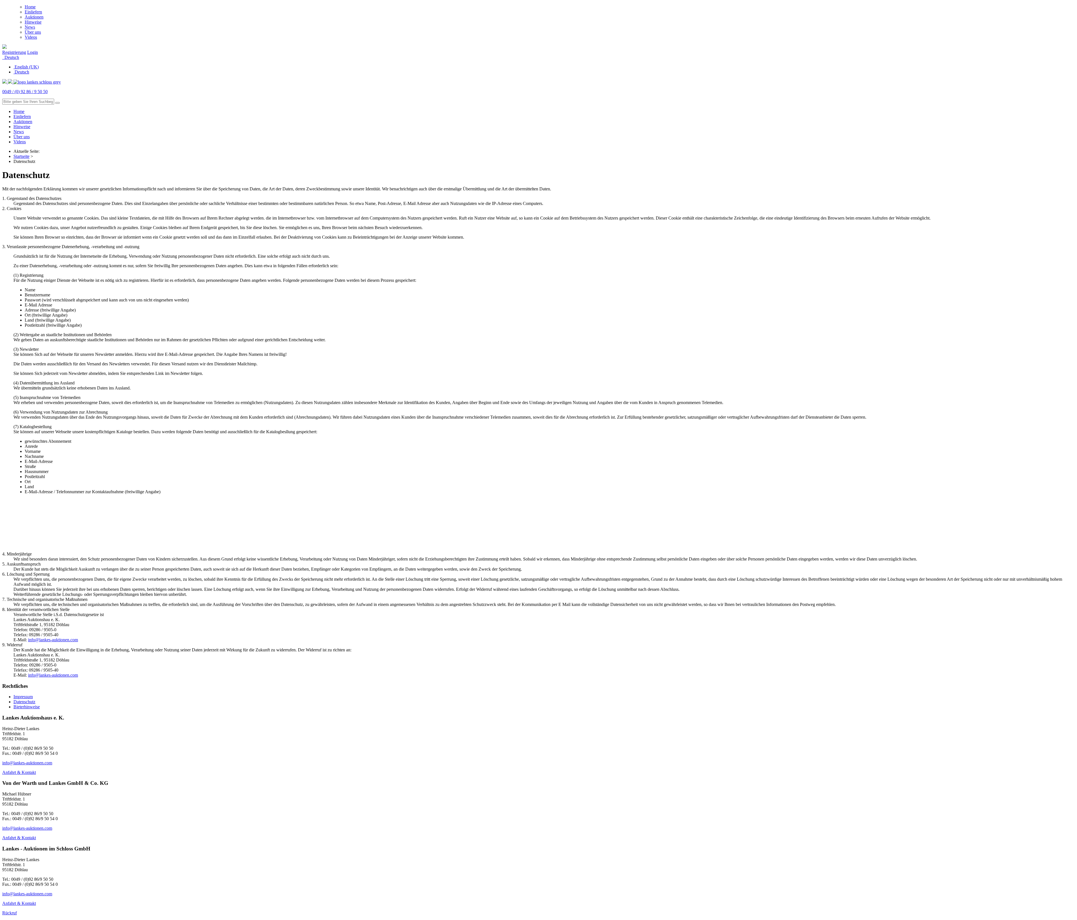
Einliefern (33, 12)
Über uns (33, 32)
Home (30, 6)
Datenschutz (24, 701)
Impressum (23, 696)
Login (32, 52)
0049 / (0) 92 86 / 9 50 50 (25, 91)
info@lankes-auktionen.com (53, 639)
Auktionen (34, 17)
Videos (31, 37)
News (30, 27)
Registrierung (14, 52)
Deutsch (11, 57)
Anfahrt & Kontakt (19, 772)
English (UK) (26, 66)
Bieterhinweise (26, 706)
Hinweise (33, 22)
